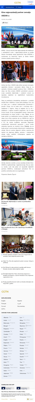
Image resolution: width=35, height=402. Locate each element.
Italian (7, 370)
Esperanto (9, 342)
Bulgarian (9, 328)
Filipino (7, 345)
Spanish (24, 354)
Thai (22, 362)
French (8, 348)
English (3, 300)
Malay (25, 320)
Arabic (7, 320)
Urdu (22, 370)
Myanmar (25, 326)
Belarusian (9, 323)
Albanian (7, 317)
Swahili (24, 356)
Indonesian (10, 367)
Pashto (23, 340)
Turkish (23, 365)
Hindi (6, 362)
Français (3, 303)
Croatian (8, 334)
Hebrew (7, 359)
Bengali (7, 326)
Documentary (21, 306)
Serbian (24, 348)
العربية (19, 303)
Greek (8, 354)
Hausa (7, 356)
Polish (23, 334)
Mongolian (25, 323)
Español (20, 300)
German (8, 351)
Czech (7, 337)
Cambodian (8, 331)
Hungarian (8, 365)
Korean (7, 376)
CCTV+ (3, 309)
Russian (24, 345)
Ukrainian (25, 367)
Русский (3, 306)
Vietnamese (25, 373)
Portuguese (25, 337)
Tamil (22, 359)
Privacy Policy (4, 399)
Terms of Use (13, 399)
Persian (24, 331)
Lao (22, 317)
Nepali (23, 328)
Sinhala (23, 351)
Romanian (24, 342)
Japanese (8, 373)
